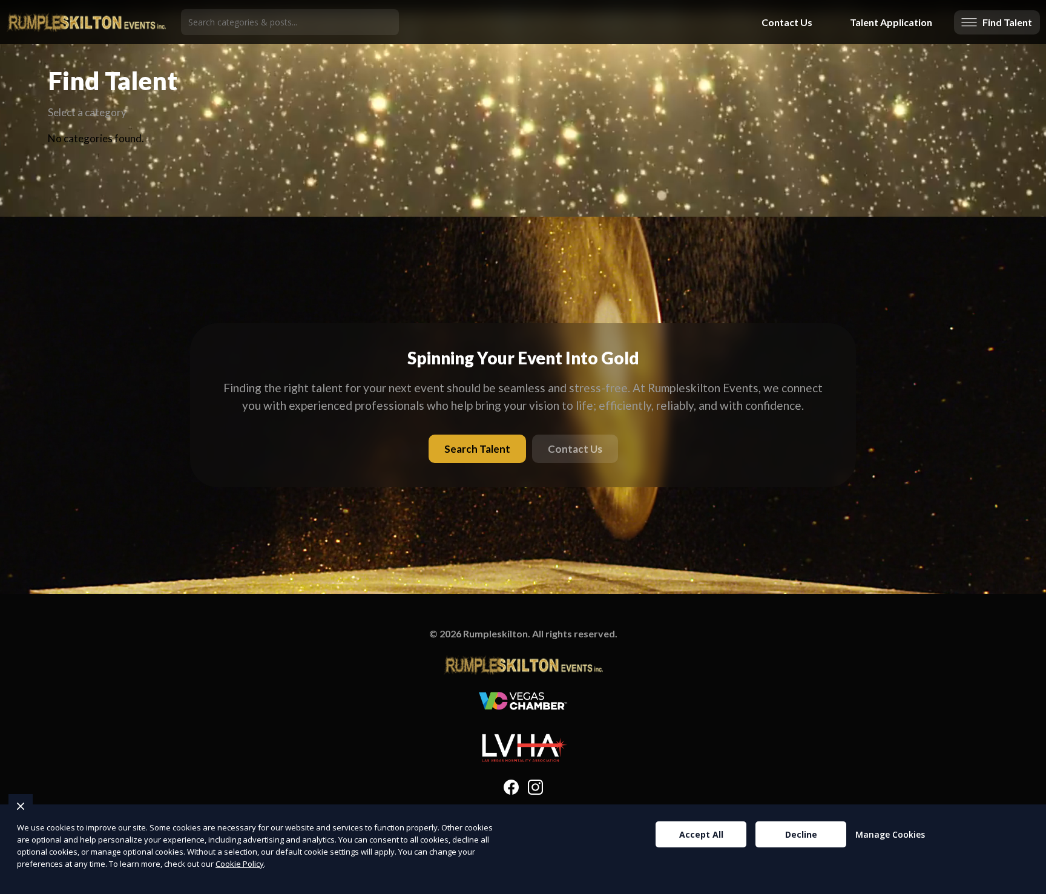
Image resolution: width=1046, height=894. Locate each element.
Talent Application (891, 22)
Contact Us (786, 22)
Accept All (701, 834)
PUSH (1026, 883)
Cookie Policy (239, 863)
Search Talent (477, 448)
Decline (801, 834)
